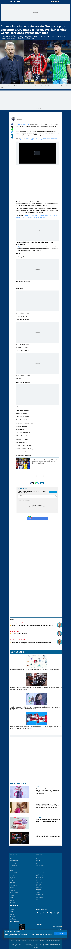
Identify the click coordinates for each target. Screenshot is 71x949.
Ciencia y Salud (14, 892)
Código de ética (34, 940)
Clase (11, 907)
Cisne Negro (13, 919)
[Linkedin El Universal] (58, 913)
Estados (12, 875)
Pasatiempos (39, 894)
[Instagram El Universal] (51, 913)
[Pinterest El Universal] (54, 913)
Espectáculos (13, 885)
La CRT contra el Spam (19, 634)
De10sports (39, 887)
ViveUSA (38, 890)
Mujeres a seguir (14, 860)
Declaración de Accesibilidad (29, 942)
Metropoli (12, 873)
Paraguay (40, 476)
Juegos (38, 892)
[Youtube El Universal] (47, 913)
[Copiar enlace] (12, 135)
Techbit (12, 895)
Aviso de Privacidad (55, 940)
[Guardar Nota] (12, 137)
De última (12, 899)
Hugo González (14, 631)
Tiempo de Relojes (14, 918)
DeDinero (38, 889)
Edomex (38, 857)
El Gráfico (38, 885)
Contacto (51, 942)
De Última (12, 912)
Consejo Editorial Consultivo (23, 940)
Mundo (11, 870)
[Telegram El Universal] (37, 913)
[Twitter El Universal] (43, 913)
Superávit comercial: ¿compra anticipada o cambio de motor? (32, 625)
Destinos (12, 900)
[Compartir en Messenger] (12, 132)
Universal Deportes (21, 115)
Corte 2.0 (12, 858)
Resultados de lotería (39, 898)
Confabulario (13, 888)
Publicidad (47, 940)
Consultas (12, 904)
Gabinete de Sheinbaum (13, 868)
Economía (12, 882)
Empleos (38, 879)
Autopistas (12, 902)
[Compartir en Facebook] (12, 124)
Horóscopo (39, 895)
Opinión (13, 620)
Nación (11, 857)
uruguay (33, 476)
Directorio (13, 940)
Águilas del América (23, 247)
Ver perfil (19, 119)
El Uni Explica (13, 865)
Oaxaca (38, 858)
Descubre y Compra (41, 874)
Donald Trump (13, 872)
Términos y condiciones (42, 942)
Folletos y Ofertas (40, 875)
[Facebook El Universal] (40, 913)
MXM (11, 893)
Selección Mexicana (23, 124)
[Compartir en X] (12, 127)
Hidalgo (38, 862)
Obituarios (38, 880)
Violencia (42, 940)
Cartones (12, 880)
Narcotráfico (13, 877)
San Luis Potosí (40, 865)
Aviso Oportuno (40, 877)
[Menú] (60, 1)
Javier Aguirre (48, 476)
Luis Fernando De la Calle (18, 640)
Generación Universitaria (39, 883)
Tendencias (13, 890)
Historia (19, 942)
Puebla (38, 860)
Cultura (12, 887)
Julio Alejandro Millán (17, 623)
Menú (11, 897)
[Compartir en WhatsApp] (12, 129)
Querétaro (38, 863)
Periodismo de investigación (13, 863)
